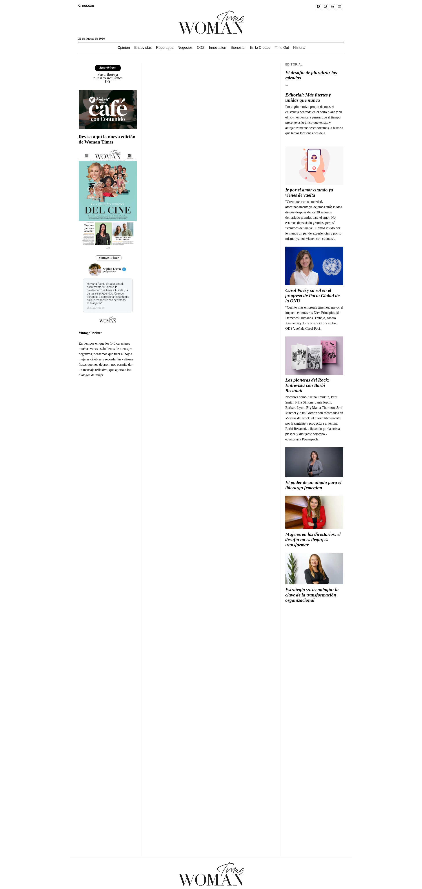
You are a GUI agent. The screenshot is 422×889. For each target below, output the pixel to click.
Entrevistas (143, 47)
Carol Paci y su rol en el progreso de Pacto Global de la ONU (312, 296)
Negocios (185, 47)
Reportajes (164, 47)
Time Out (282, 47)
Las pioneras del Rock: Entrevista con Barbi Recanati (307, 385)
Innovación (217, 47)
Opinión (124, 47)
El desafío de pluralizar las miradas (311, 75)
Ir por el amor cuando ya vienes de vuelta (309, 192)
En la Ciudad (260, 47)
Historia (299, 47)
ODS (201, 47)
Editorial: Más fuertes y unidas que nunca (308, 97)
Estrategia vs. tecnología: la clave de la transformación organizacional (312, 595)
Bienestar (238, 47)
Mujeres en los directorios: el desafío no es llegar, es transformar (313, 539)
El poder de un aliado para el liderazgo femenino (313, 485)
